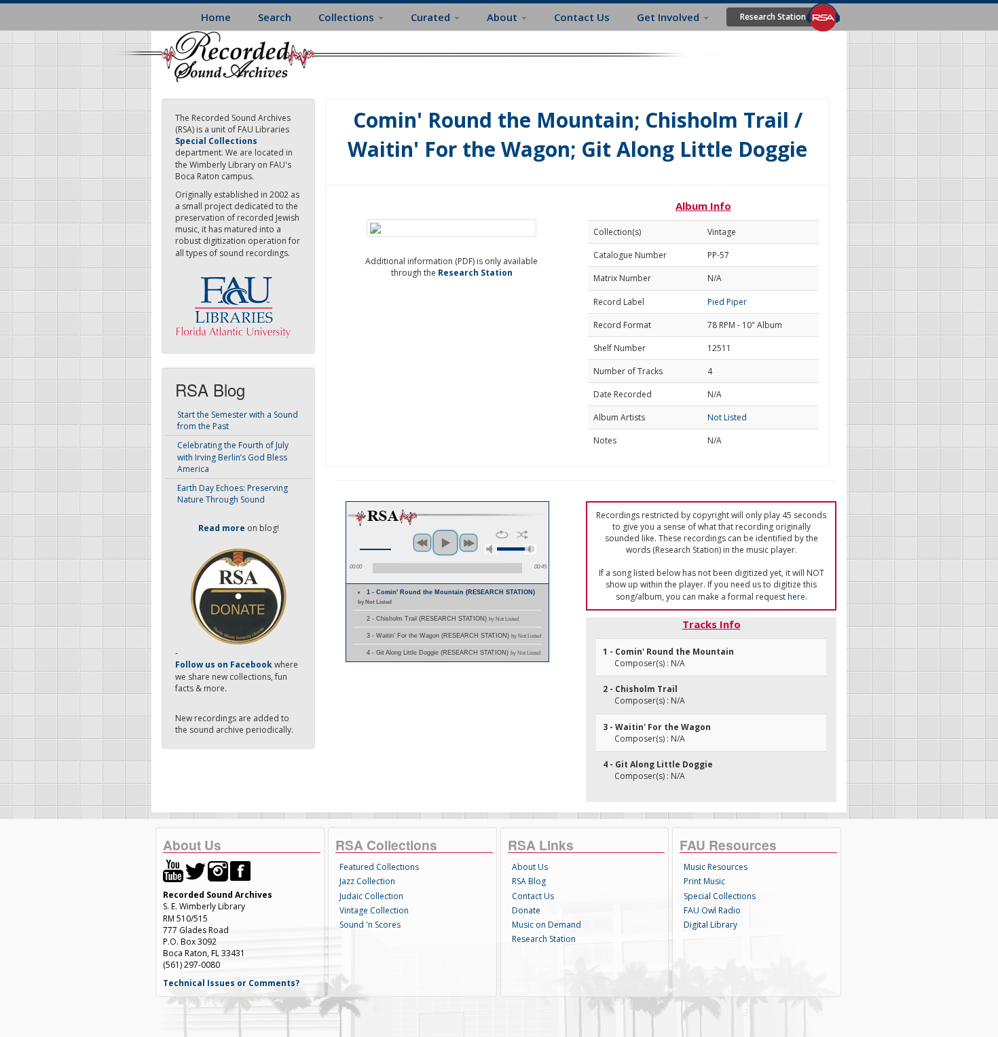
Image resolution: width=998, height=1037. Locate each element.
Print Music (704, 881)
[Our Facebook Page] (240, 870)
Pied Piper (727, 302)
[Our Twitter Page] (195, 870)
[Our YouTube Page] (173, 870)
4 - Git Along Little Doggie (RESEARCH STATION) (453, 652)
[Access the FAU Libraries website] (236, 302)
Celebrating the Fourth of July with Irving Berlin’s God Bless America (233, 456)
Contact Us (582, 17)
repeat (502, 534)
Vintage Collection (374, 910)
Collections (347, 17)
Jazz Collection (367, 881)
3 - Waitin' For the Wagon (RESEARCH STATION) (454, 635)
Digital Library (710, 924)
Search (274, 17)
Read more (221, 528)
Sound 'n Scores (370, 924)
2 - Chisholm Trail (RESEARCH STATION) (443, 618)
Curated (432, 17)
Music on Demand (546, 924)
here (796, 596)
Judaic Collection (371, 896)
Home (216, 17)
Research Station (773, 16)
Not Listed (727, 417)
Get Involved (669, 17)
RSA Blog (529, 881)
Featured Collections (379, 867)
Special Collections (720, 896)
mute (491, 549)
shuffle (522, 534)
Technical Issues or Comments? (231, 983)
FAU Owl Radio (712, 910)
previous (422, 542)
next (468, 542)
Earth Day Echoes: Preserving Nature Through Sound (232, 493)
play (445, 542)
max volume (530, 549)
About (503, 17)
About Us (530, 867)
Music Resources (715, 867)
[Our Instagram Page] (218, 870)
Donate (526, 910)
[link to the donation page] (238, 596)
